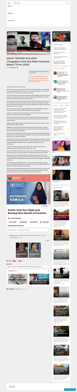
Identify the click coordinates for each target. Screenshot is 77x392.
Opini (12, 55)
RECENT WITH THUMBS (59, 68)
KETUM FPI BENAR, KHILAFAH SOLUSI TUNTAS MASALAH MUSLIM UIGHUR (38, 281)
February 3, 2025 (20, 237)
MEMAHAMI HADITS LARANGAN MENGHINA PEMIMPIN (61, 275)
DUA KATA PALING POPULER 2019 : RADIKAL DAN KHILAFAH (17, 281)
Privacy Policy (12, 20)
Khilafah (16, 55)
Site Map (10, 13)
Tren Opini (16, 3)
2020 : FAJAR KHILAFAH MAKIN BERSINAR (38, 78)
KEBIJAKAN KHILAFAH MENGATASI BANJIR (38, 76)
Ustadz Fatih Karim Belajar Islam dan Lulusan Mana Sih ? (61, 198)
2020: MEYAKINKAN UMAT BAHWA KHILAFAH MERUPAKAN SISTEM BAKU (38, 81)
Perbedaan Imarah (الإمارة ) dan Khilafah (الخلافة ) (60, 217)
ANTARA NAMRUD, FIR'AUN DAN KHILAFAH (60, 237)
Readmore (62, 206)
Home (10, 6)
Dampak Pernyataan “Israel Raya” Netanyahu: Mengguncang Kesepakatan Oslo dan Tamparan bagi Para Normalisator (63, 74)
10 (55, 366)
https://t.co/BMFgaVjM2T (13, 236)
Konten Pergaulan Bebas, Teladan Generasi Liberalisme (61, 352)
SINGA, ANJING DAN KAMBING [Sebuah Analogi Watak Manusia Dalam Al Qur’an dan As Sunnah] (61, 311)
